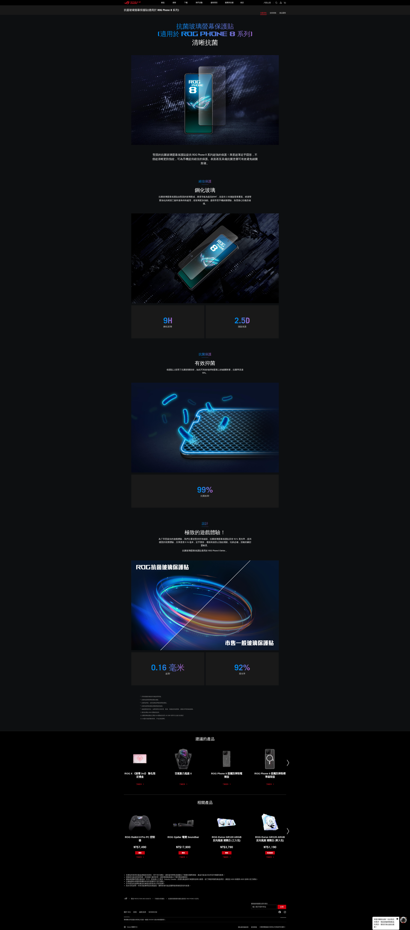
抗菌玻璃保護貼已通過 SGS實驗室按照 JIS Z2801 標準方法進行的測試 (163, 715)
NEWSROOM (153, 912)
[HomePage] (125, 899)
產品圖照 (282, 13)
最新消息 (142, 912)
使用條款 (254, 927)
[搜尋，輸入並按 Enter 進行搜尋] (276, 2)
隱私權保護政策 (243, 927)
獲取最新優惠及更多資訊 (259, 904)
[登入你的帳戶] (280, 2)
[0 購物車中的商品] (285, 2)
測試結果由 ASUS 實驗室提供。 (151, 712)
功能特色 (263, 13)
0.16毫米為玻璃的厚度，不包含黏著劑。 (154, 718)
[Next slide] (288, 763)
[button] (282, 907)
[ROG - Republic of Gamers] (132, 2)
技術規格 (273, 13)
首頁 (135, 912)
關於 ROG (127, 912)
